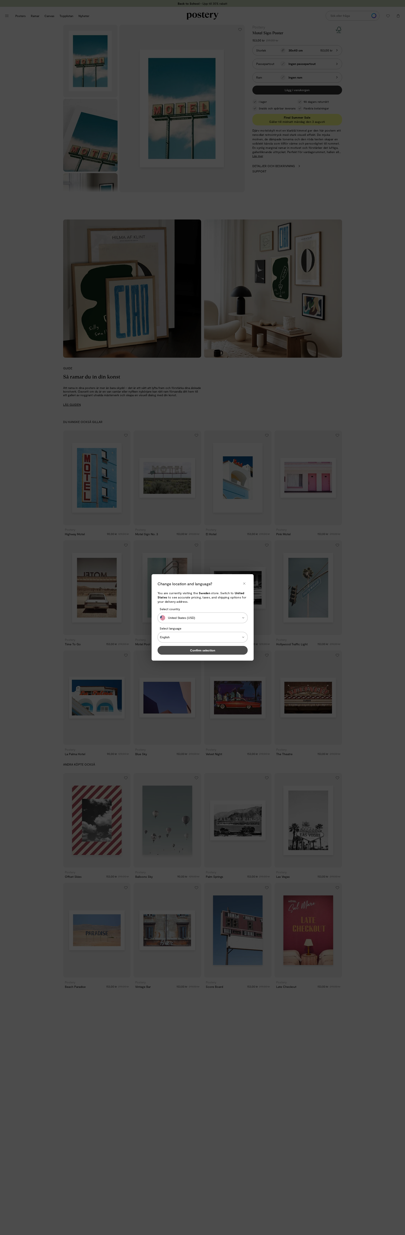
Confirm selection (202, 650)
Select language (170, 628)
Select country (170, 609)
